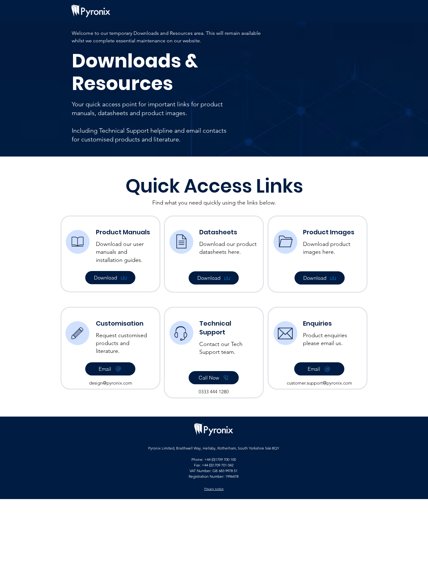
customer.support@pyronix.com (319, 383)
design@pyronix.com (110, 383)
